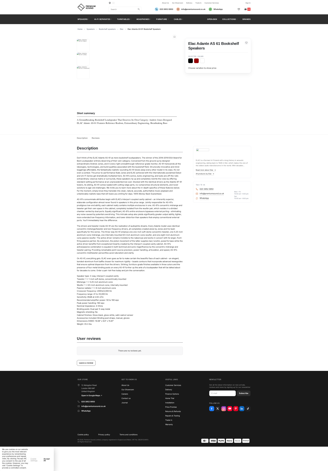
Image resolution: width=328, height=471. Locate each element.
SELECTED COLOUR (195, 56)
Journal (124, 403)
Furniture (161, 19)
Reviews (96, 138)
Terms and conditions (128, 434)
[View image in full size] (174, 36)
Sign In (247, 3)
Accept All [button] (47, 460)
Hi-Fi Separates (102, 19)
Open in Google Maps (90, 395)
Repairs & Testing (172, 416)
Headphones (142, 19)
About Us (165, 3)
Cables (178, 19)
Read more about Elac (206, 170)
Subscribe (243, 393)
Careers (124, 394)
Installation (169, 403)
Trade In (198, 3)
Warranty (169, 424)
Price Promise (171, 407)
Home (80, 29)
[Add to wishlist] (246, 43)
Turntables (123, 19)
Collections (229, 19)
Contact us (126, 398)
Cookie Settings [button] (33, 460)
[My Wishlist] (239, 9)
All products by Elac (205, 174)
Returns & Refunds (173, 411)
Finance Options (172, 394)
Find (139, 9)
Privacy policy (104, 434)
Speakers (83, 19)
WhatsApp (86, 411)
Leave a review (86, 363)
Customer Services (211, 3)
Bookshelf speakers (107, 29)
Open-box (212, 19)
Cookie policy (83, 434)
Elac (121, 29)
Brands (246, 19)
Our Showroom (177, 3)
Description (82, 138)
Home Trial (169, 398)
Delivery (189, 3)
